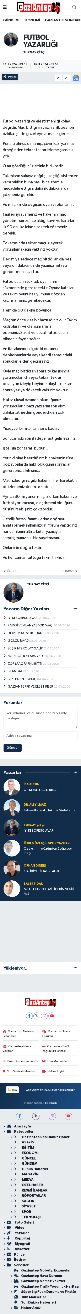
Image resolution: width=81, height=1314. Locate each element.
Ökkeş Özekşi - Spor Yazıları (47, 843)
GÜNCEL (28, 1158)
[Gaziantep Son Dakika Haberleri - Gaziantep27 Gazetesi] (38, 7)
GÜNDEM (10, 20)
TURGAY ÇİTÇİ (34, 52)
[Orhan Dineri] (12, 868)
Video (19, 1227)
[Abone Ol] (75, 78)
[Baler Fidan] (12, 888)
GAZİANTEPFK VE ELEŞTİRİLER (31, 686)
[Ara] (74, 7)
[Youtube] (51, 1016)
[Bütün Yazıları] (75, 609)
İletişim (20, 1259)
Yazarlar (21, 1233)
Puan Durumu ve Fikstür (23, 1061)
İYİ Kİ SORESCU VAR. (23, 618)
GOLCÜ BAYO (18, 641)
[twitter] (35, 1116)
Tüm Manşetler (57, 1061)
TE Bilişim (51, 1102)
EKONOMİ (31, 20)
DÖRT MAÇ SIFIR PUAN (25, 633)
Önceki (11, 571)
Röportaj (22, 1238)
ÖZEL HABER (32, 1185)
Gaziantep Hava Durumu (56, 1034)
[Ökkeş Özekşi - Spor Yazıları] (12, 848)
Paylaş (12, 77)
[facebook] (19, 1116)
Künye (19, 1254)
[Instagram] (44, 1016)
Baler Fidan (33, 883)
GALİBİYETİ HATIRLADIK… (43, 871)
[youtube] (68, 1116)
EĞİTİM (27, 1147)
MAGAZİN (30, 1174)
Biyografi (22, 1244)
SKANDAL (15, 671)
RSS (14, 1089)
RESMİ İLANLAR (34, 1190)
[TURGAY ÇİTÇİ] (11, 39)
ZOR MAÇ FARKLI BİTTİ (25, 664)
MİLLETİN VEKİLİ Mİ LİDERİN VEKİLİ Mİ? (49, 891)
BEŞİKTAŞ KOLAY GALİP (25, 648)
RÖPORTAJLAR (33, 1195)
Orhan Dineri (35, 865)
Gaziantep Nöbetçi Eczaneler (18, 1034)
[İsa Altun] (12, 787)
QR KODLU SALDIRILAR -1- (43, 790)
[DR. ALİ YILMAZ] (12, 807)
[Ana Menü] (5, 7)
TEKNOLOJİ (31, 1217)
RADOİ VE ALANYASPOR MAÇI (31, 625)
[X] (36, 1016)
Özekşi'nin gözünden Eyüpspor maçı (48, 851)
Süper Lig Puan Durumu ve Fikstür (48, 1291)
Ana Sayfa (22, 1126)
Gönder (12, 748)
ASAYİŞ (27, 1142)
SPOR (26, 1212)
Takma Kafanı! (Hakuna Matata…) (49, 810)
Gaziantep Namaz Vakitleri (18, 1048)
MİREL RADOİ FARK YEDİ (26, 656)
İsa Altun (31, 784)
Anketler (21, 1249)
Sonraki (68, 571)
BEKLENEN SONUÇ (22, 679)
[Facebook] (29, 1016)
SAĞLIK (27, 1201)
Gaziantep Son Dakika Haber (45, 1137)
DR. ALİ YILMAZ (35, 804)
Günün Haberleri (35, 1169)
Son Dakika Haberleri (21, 1071)
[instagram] (52, 1116)
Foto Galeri (24, 1222)
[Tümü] (75, 772)
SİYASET (28, 1206)
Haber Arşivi (56, 1071)
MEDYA (27, 1179)
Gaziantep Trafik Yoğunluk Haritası (56, 1048)
